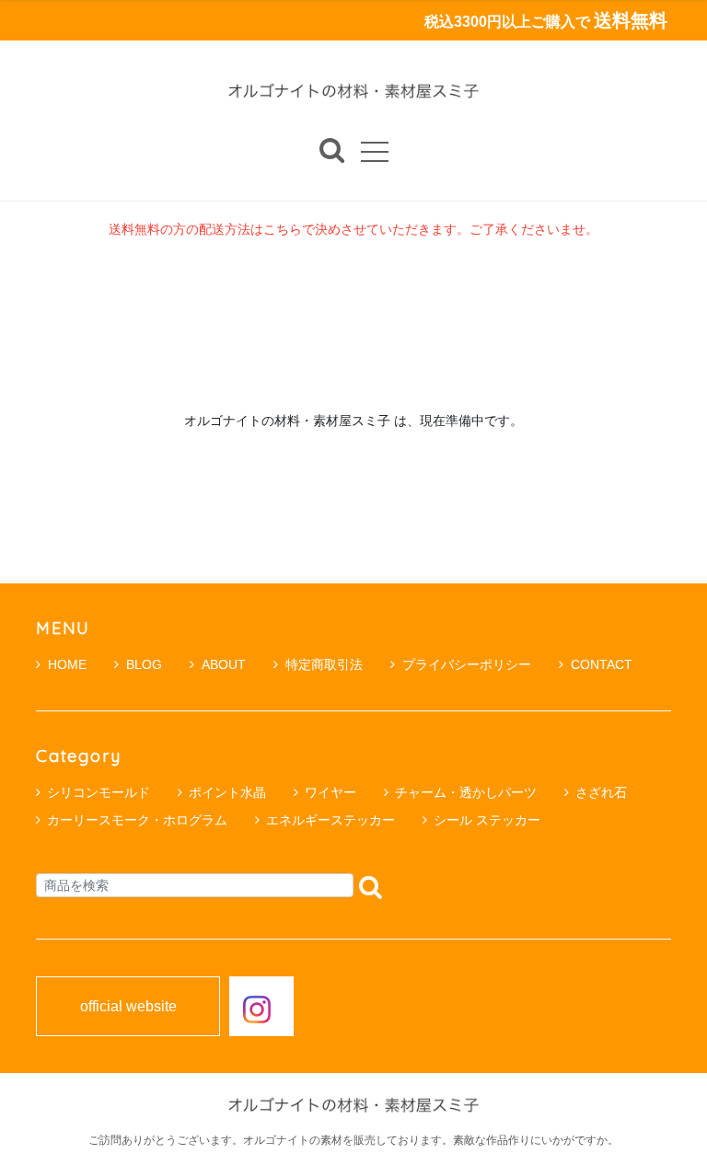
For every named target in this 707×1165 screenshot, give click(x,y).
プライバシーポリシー (466, 664)
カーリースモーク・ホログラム (137, 820)
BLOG (144, 664)
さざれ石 (601, 792)
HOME (67, 664)
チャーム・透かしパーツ (466, 792)
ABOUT (224, 664)
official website (128, 1006)
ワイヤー (330, 792)
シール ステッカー (487, 820)
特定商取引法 (324, 664)
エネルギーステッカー (330, 820)
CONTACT (601, 664)
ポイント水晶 (227, 792)
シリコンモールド (98, 792)
